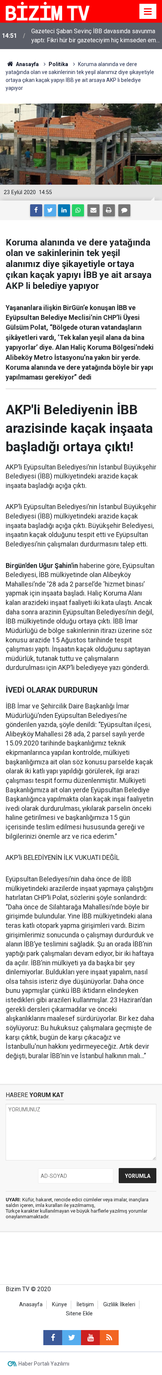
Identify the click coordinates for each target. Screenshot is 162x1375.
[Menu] (148, 12)
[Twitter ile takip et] (71, 1337)
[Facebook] (36, 210)
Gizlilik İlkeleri (119, 1304)
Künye (59, 1304)
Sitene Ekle (79, 1313)
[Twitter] (50, 210)
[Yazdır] (109, 210)
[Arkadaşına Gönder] (93, 210)
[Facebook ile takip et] (52, 1337)
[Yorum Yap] (124, 210)
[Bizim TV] (48, 10)
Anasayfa (31, 1304)
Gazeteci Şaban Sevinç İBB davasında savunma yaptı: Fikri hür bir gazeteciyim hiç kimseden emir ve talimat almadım (95, 36)
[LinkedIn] (64, 210)
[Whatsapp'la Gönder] (78, 210)
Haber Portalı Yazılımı (43, 1364)
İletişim (85, 1304)
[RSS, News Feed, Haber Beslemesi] (109, 1337)
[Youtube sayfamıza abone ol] (90, 1337)
